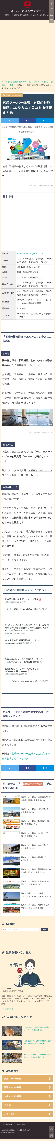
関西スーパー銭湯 (12, 1087)
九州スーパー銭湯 (12, 1096)
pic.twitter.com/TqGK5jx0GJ (15, 602)
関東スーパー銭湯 (12, 1078)
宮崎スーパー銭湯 (14, 95)
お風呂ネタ (9, 1114)
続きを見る (9, 1009)
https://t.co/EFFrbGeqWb (25, 631)
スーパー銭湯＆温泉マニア (27, 10)
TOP (14, 82)
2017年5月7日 (43, 681)
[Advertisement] (27, 49)
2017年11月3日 (26, 643)
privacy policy (8, 1125)
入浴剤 (7, 1105)
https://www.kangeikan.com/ (30, 253)
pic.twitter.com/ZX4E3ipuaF (15, 633)
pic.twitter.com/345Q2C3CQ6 (16, 674)
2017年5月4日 (41, 609)
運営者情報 (21, 1125)
